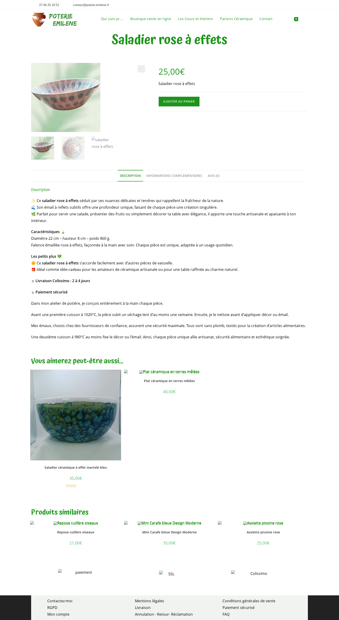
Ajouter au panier (179, 101)
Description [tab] (130, 175)
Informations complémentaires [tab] (174, 175)
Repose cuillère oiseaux (75, 532)
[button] (141, 69)
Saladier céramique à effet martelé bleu (76, 467)
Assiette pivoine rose (263, 532)
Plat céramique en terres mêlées (169, 381)
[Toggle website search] (306, 19)
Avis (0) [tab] (213, 175)
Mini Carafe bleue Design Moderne (169, 532)
